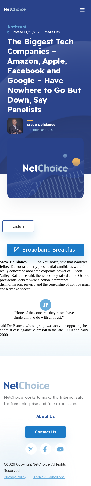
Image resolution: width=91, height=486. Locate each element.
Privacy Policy (15, 477)
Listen (18, 226)
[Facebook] (45, 449)
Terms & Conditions (49, 477)
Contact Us (45, 431)
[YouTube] (60, 449)
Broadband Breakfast (48, 249)
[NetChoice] (15, 10)
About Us (45, 416)
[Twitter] (31, 449)
